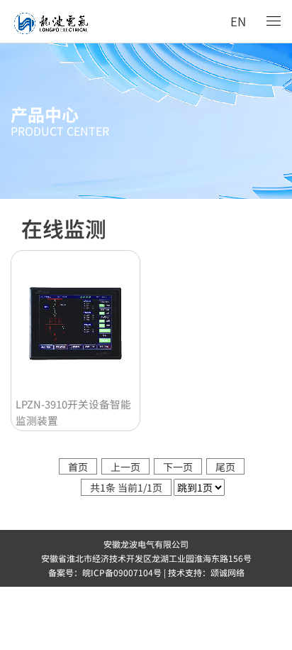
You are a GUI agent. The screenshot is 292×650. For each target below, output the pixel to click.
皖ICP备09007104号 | (125, 572)
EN (238, 21)
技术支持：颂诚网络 (206, 572)
